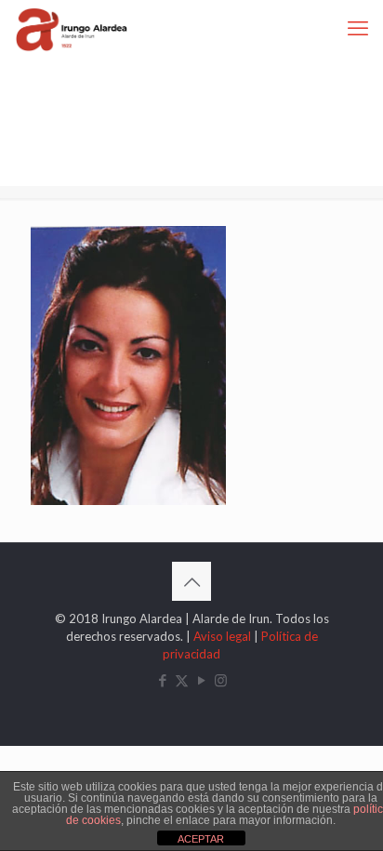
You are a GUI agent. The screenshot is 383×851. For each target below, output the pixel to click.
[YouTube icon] (201, 679)
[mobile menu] (358, 28)
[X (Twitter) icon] (182, 679)
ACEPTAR (201, 838)
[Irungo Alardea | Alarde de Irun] (71, 28)
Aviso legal (222, 636)
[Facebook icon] (162, 679)
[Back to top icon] (191, 581)
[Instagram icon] (221, 679)
